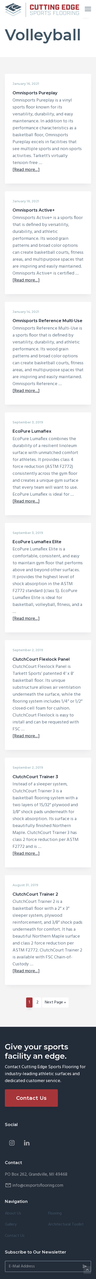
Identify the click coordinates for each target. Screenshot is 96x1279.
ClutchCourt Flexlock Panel (41, 659)
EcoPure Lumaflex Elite (37, 541)
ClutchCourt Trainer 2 (35, 894)
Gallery (11, 1224)
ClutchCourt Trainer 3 (35, 776)
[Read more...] (26, 169)
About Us (13, 1213)
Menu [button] (82, 8)
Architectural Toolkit (66, 1224)
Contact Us (31, 1098)
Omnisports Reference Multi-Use (47, 320)
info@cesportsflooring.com (37, 1185)
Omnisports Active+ (34, 210)
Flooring (55, 1213)
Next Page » (55, 1003)
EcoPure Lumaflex (32, 431)
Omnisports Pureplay (35, 92)
